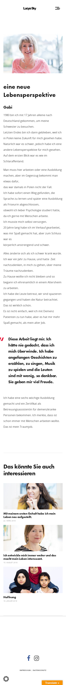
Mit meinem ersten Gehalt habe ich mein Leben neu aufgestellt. (29, 515)
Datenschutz (39, 670)
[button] (6, 679)
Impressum (25, 670)
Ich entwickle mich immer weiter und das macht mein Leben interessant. (29, 557)
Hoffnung (9, 597)
